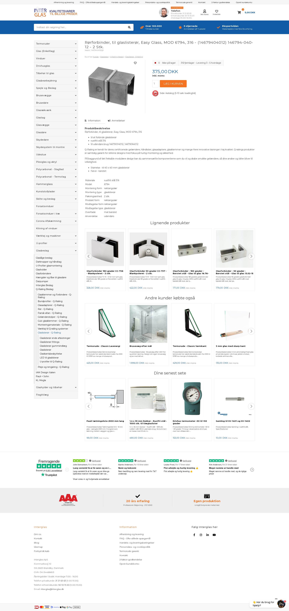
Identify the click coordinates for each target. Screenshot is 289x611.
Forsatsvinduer (45, 206)
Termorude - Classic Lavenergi (103, 346)
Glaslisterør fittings (49, 342)
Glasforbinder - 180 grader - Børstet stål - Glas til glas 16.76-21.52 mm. (191, 273)
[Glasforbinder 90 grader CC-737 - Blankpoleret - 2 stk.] (148, 249)
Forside (96, 57)
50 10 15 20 (64, 585)
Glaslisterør (45, 349)
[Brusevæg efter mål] (148, 324)
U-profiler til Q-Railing (51, 361)
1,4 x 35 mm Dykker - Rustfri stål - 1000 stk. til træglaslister (148, 422)
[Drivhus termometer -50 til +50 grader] (191, 399)
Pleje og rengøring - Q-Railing (53, 367)
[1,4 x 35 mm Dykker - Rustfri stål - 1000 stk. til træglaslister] (148, 399)
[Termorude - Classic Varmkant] (191, 324)
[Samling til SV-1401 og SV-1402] (234, 399)
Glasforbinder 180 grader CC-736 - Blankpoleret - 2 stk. (105, 272)
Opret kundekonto (244, 2)
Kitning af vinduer (46, 228)
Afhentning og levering (64, 2)
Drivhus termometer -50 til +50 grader (190, 422)
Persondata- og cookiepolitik (157, 2)
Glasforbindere (43, 273)
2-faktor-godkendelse (220, 2)
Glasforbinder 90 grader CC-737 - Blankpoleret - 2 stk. (148, 272)
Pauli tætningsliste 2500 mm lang (105, 421)
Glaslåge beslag (44, 257)
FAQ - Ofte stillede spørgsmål (92, 2)
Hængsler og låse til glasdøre (51, 277)
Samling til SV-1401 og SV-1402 (233, 421)
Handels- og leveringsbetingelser (125, 2)
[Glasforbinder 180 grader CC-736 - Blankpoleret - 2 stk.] (105, 249)
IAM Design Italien (45, 372)
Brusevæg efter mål (141, 346)
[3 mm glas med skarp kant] (234, 324)
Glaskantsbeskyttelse (51, 353)
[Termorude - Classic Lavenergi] (105, 324)
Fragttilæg (42, 394)
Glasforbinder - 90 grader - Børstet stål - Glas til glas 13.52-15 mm (234, 273)
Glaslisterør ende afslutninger (55, 338)
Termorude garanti (184, 2)
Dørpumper (42, 281)
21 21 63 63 (60, 580)
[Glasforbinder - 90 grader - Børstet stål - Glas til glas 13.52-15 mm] (234, 249)
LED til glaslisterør (49, 357)
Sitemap (38, 547)
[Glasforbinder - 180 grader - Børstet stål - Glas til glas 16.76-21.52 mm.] (191, 249)
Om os (37, 534)
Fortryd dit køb (41, 551)
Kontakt (201, 2)
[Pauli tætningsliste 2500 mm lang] (105, 399)
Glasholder (41, 269)
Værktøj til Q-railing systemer (53, 328)
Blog (36, 542)
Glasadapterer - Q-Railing (51, 305)
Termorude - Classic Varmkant (189, 346)
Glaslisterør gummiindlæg (53, 346)
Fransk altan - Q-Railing (50, 313)
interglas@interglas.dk (52, 589)
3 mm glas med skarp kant (230, 346)
